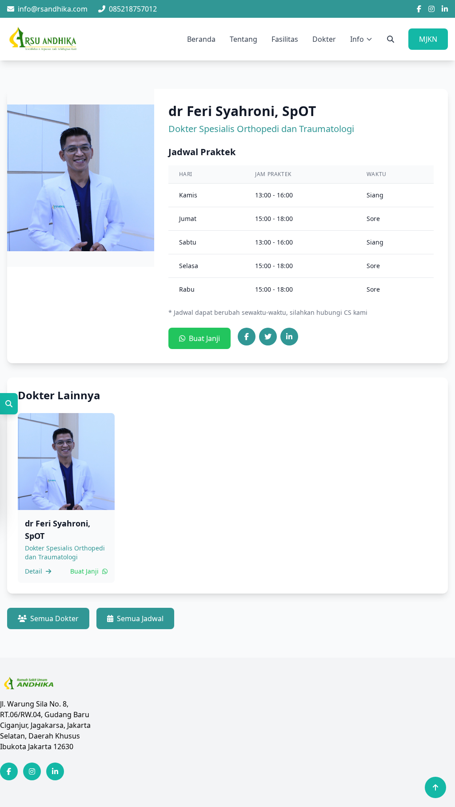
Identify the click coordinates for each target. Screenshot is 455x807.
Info (357, 39)
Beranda (201, 39)
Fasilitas (284, 39)
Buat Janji (204, 338)
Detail (34, 571)
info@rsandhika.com (53, 9)
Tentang (243, 39)
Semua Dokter (54, 618)
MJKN (428, 39)
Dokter (324, 39)
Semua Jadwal (140, 618)
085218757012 (133, 9)
